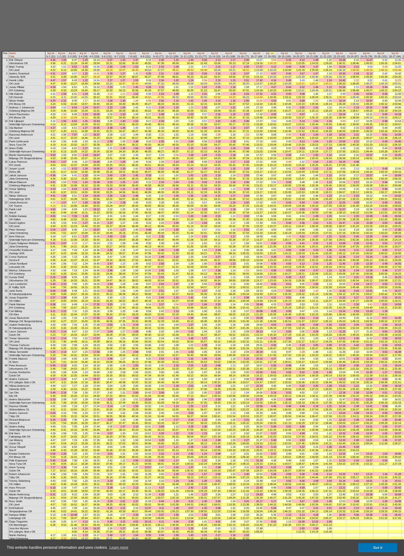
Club (11, 56)
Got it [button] (377, 547)
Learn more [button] (118, 547)
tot (52, 53)
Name (12, 53)
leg (49, 53)
